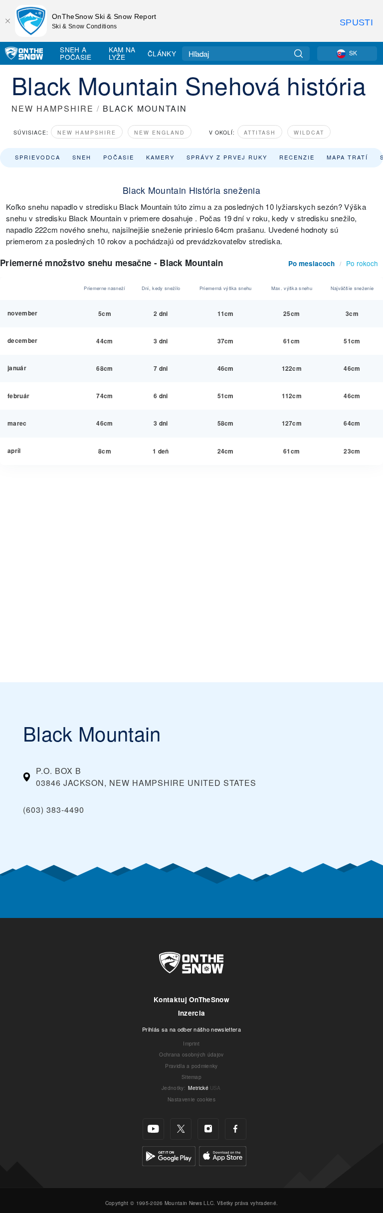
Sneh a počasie (75, 53)
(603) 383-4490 (53, 809)
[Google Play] (168, 1155)
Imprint (191, 1043)
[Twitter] (181, 1129)
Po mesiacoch (311, 263)
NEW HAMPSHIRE (52, 108)
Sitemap (191, 1076)
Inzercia (191, 1013)
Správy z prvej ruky (227, 157)
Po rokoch (362, 263)
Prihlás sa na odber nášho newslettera (191, 1029)
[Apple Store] (222, 1155)
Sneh (81, 157)
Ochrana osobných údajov (191, 1054)
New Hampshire (86, 132)
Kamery (160, 157)
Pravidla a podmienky (191, 1065)
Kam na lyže (122, 53)
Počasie (118, 157)
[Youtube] (153, 1129)
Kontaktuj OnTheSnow (191, 999)
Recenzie (297, 157)
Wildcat (309, 132)
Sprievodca (37, 157)
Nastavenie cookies (191, 1099)
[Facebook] (235, 1129)
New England (159, 132)
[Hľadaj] (298, 53)
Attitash (260, 132)
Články (162, 53)
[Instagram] (208, 1129)
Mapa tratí (347, 157)
